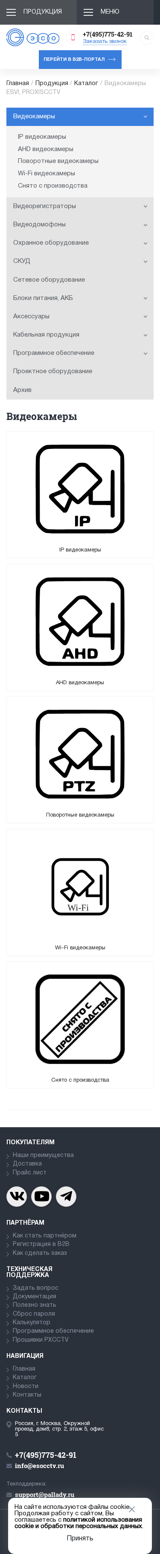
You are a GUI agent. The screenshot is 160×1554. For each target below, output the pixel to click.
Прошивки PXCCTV (41, 1340)
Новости (25, 1386)
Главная (17, 83)
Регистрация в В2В (41, 1244)
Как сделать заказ (40, 1253)
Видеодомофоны (39, 225)
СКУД (21, 261)
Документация (34, 1297)
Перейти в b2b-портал (74, 59)
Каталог (86, 83)
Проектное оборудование (52, 371)
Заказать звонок (105, 41)
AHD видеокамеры (45, 149)
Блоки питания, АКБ (43, 298)
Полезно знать (34, 1305)
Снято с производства (52, 186)
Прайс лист (30, 1173)
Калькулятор (31, 1322)
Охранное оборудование (51, 243)
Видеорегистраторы (44, 206)
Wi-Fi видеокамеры (46, 174)
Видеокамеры (34, 117)
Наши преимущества (43, 1155)
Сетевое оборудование (49, 280)
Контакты (27, 1395)
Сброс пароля (34, 1314)
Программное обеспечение (53, 353)
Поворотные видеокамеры (58, 161)
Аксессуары (31, 317)
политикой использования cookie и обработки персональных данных (78, 1523)
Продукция (42, 12)
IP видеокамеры (42, 137)
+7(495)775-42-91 (108, 34)
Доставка (27, 1164)
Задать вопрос (35, 1288)
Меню (110, 12)
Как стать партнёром (44, 1236)
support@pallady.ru (44, 1494)
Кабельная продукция (46, 335)
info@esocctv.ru (39, 1465)
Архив (22, 390)
